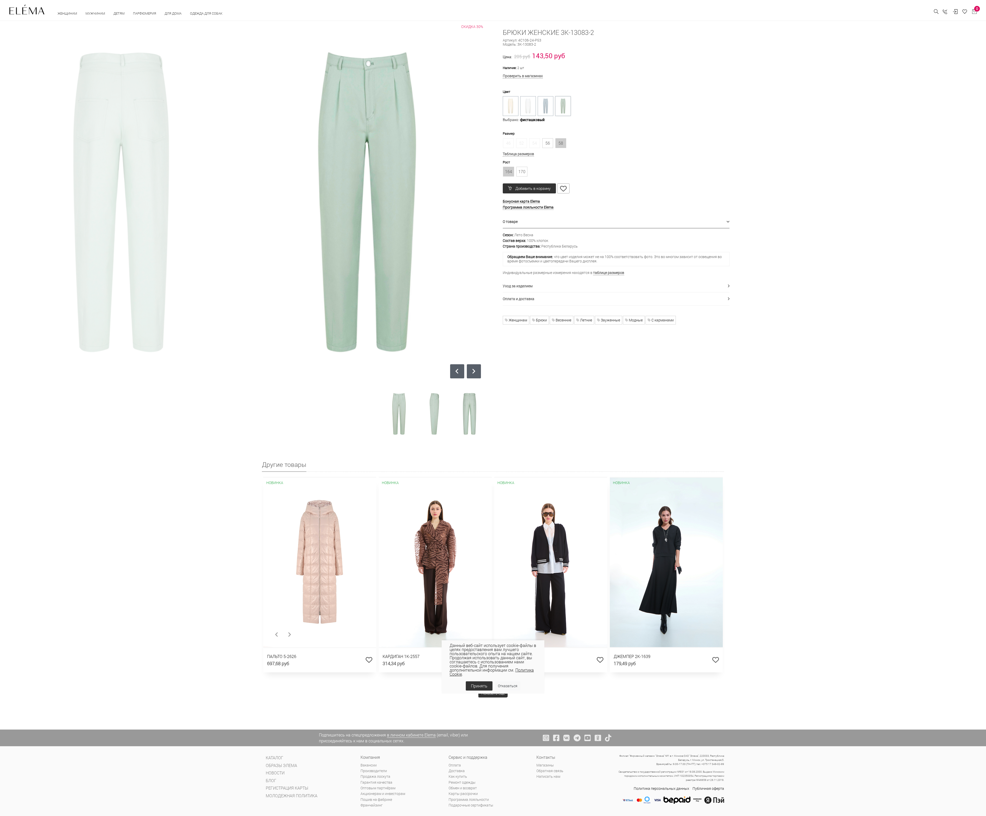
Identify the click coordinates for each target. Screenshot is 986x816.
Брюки (541, 320)
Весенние (563, 320)
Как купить (458, 776)
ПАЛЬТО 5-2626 (281, 656)
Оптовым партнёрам (378, 787)
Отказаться (507, 685)
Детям (119, 13)
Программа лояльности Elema (528, 207)
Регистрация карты (287, 788)
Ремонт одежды (462, 782)
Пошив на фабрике (376, 799)
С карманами (662, 320)
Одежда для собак (206, 13)
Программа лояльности (469, 799)
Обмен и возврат (463, 787)
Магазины (545, 765)
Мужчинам (96, 13)
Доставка (457, 770)
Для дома (173, 13)
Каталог (274, 757)
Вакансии (369, 765)
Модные (635, 320)
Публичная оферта (708, 788)
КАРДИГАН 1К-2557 (401, 656)
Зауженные (610, 320)
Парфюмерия (145, 13)
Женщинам (68, 13)
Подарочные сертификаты (471, 805)
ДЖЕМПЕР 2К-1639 (632, 656)
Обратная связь (549, 770)
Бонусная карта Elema (521, 201)
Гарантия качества (376, 782)
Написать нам (548, 776)
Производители (374, 770)
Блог (271, 780)
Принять (479, 686)
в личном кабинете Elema (411, 735)
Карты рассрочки (463, 793)
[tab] (616, 221)
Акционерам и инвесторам (383, 793)
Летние (585, 320)
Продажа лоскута (375, 776)
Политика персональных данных (661, 788)
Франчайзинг (372, 805)
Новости (275, 772)
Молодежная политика (291, 795)
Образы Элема (281, 765)
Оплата (455, 765)
